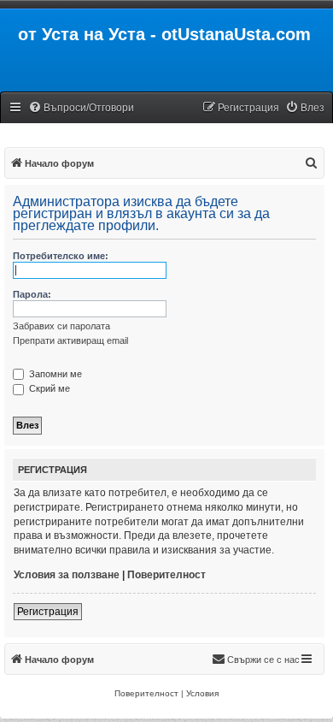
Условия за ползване (67, 575)
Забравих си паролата (61, 326)
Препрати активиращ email (70, 340)
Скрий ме (48, 388)
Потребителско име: (60, 256)
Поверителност (166, 575)
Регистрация (48, 612)
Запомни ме (54, 374)
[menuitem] (81, 108)
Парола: (32, 294)
